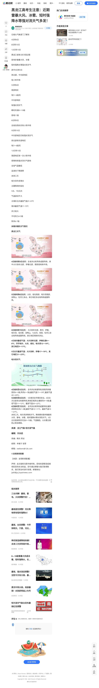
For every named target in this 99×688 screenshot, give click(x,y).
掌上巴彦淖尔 (15, 533)
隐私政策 (35, 673)
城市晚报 (14, 564)
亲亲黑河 (14, 595)
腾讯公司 (29, 682)
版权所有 (34, 682)
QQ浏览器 (31, 676)
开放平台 (41, 673)
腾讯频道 (37, 676)
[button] (82, 17)
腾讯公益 (25, 676)
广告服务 (46, 673)
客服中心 (43, 676)
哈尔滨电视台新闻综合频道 (18, 611)
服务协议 (29, 673)
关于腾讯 (14, 673)
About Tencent (22, 673)
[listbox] (31, 550)
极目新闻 (14, 549)
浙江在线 (14, 502)
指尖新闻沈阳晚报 (16, 580)
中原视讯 (14, 517)
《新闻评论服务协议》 (37, 619)
